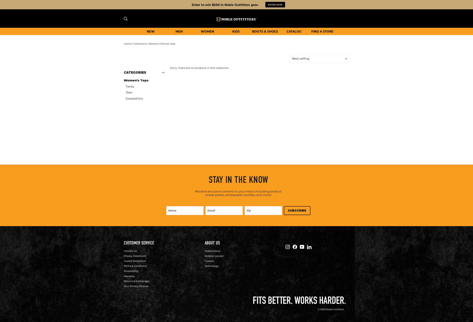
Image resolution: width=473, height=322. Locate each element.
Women (207, 31)
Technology (212, 265)
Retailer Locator (214, 255)
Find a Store (322, 31)
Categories (135, 72)
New (151, 31)
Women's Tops (136, 80)
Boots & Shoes (265, 31)
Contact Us (130, 250)
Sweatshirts (134, 98)
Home (127, 43)
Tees (129, 92)
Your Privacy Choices (136, 286)
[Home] (236, 19)
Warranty (129, 276)
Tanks (130, 86)
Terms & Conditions (135, 265)
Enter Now (275, 4)
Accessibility (131, 270)
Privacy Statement (135, 255)
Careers (209, 260)
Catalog (294, 31)
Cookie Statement (135, 260)
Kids (236, 31)
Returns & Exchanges (136, 281)
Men (179, 31)
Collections (140, 43)
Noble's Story (212, 250)
